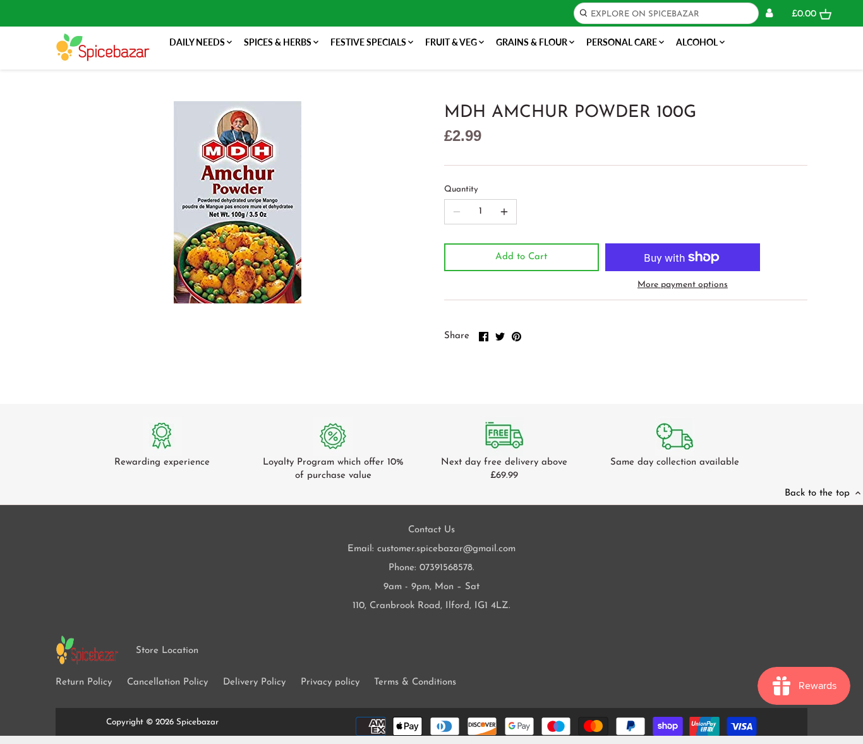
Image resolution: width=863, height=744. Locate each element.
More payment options (682, 285)
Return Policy (84, 682)
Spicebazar (197, 722)
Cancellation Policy (167, 682)
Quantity (461, 189)
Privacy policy (330, 682)
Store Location (167, 651)
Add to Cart (521, 257)
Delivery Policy (254, 682)
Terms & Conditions (415, 682)
